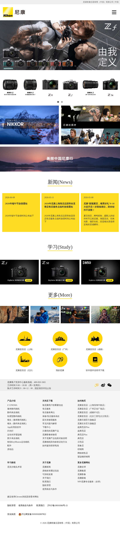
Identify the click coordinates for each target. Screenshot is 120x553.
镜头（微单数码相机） (17, 420)
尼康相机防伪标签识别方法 (54, 442)
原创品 (10, 449)
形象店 (81, 446)
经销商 (81, 449)
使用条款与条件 (49, 489)
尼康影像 (82, 474)
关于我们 (46, 478)
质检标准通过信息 (50, 471)
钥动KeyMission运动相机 (18, 442)
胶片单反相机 (13, 438)
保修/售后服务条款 (50, 416)
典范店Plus (82, 435)
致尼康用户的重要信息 (52, 405)
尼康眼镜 (82, 478)
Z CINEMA (12, 405)
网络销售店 (83, 453)
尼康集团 (82, 471)
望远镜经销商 (84, 457)
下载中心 (46, 427)
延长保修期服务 (49, 420)
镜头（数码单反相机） (17, 423)
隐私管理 (46, 485)
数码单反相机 (13, 412)
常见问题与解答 (49, 423)
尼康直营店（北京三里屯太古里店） (94, 416)
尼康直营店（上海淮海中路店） (92, 405)
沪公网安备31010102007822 (33, 514)
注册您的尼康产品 (50, 431)
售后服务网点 (48, 412)
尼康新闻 (46, 467)
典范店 (81, 438)
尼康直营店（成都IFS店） (89, 412)
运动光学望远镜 (14, 435)
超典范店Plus (83, 427)
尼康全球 (82, 467)
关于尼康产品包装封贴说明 (54, 438)
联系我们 (46, 482)
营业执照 (11, 514)
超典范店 (82, 431)
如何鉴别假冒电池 (50, 446)
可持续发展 (47, 474)
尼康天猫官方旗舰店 (87, 420)
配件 (9, 446)
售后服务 (46, 409)
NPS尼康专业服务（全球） (90, 482)
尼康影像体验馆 (49, 435)
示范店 (81, 442)
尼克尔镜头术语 (14, 467)
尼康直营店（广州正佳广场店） (92, 409)
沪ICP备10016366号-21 (57, 505)
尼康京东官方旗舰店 (87, 423)
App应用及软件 (14, 427)
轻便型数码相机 (14, 416)
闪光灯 (10, 431)
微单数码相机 (13, 409)
